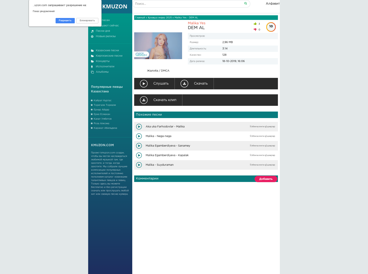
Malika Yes (196, 23)
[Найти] (245, 3)
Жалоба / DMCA (158, 71)
